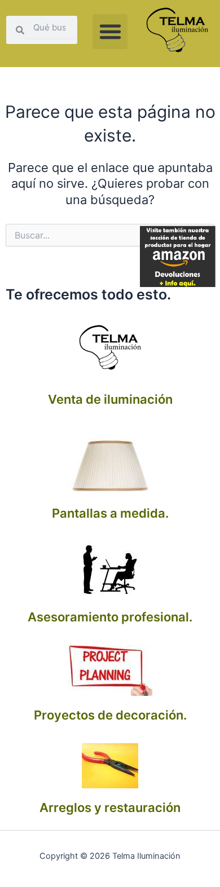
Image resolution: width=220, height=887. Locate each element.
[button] (110, 31)
